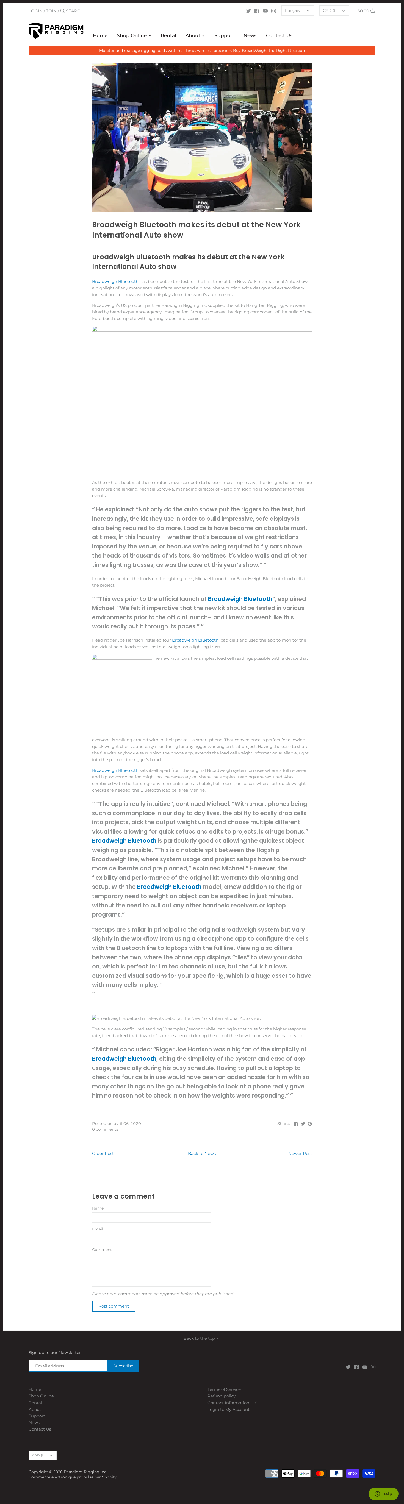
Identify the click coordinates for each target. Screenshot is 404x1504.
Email (97, 1229)
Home (35, 1389)
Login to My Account (228, 1409)
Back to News (202, 1153)
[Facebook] (256, 10)
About (35, 1409)
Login (36, 10)
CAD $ (329, 10)
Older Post (103, 1153)
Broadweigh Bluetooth (115, 281)
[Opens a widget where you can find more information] (383, 1494)
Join (51, 10)
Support (37, 1416)
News (34, 1422)
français (292, 10)
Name (98, 1208)
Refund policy (221, 1396)
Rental (35, 1402)
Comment (102, 1249)
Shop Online (41, 1396)
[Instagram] (273, 10)
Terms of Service (224, 1389)
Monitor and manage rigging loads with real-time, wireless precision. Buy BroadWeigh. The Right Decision (202, 50)
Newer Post (300, 1153)
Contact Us (40, 1429)
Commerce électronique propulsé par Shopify (73, 1477)
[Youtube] (265, 10)
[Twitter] (248, 10)
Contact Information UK (232, 1402)
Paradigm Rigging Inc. (85, 1472)
